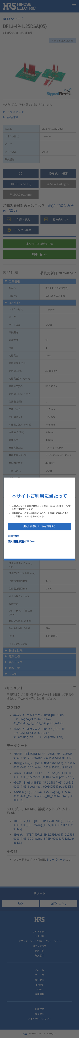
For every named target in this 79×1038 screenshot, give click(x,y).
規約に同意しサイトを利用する (39, 526)
